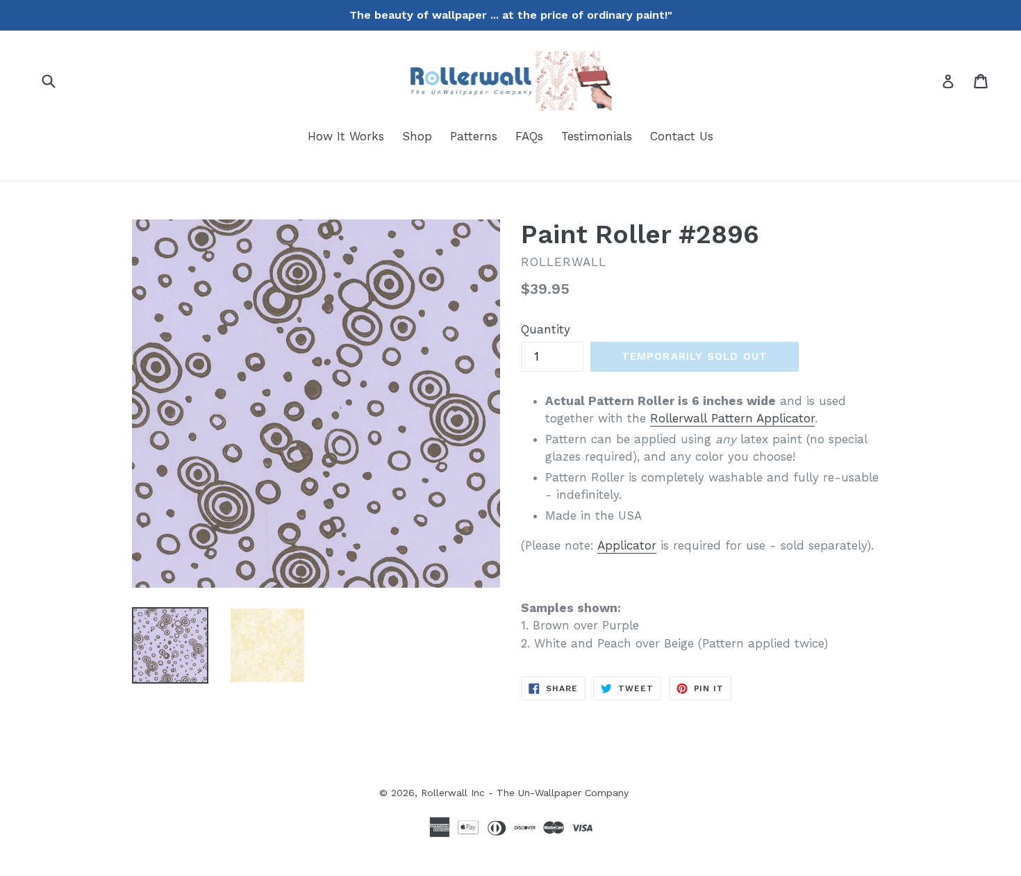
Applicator (626, 545)
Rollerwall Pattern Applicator (732, 418)
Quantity (545, 329)
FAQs (529, 136)
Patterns (473, 136)
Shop (417, 136)
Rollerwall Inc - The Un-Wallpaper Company (525, 792)
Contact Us (681, 136)
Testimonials (596, 136)
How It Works (346, 136)
